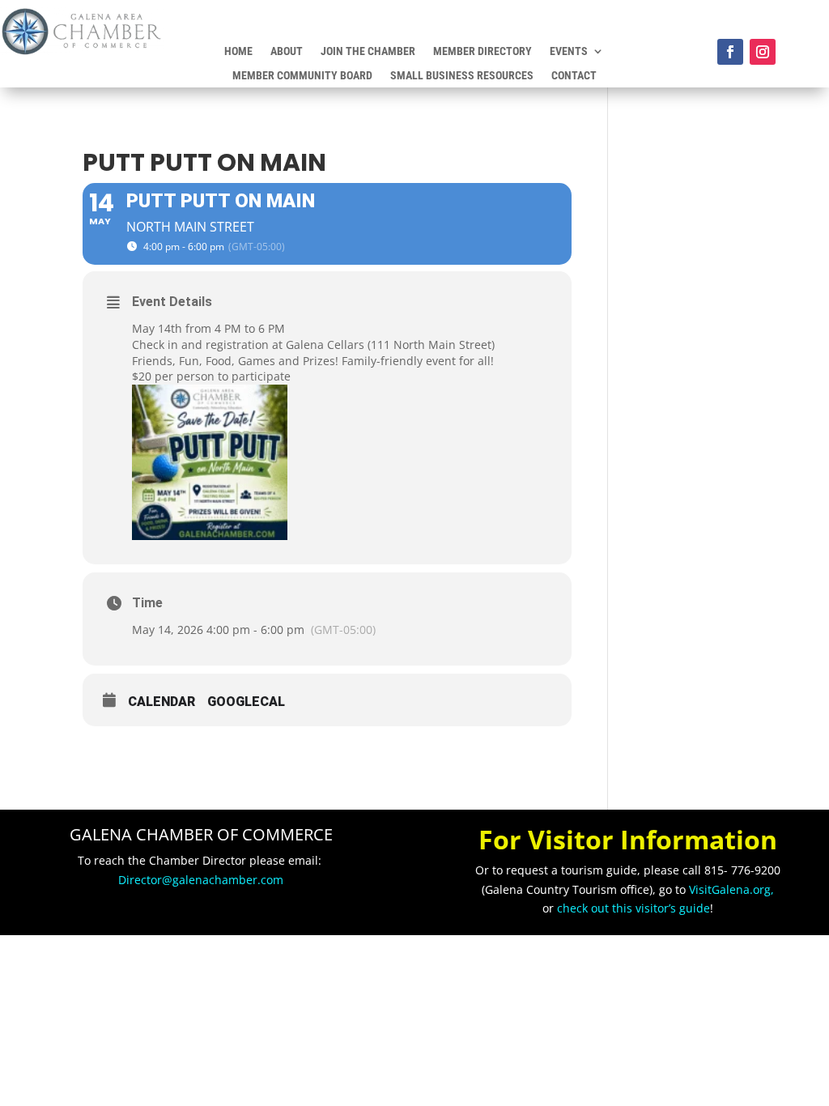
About (286, 51)
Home (238, 51)
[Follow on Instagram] (763, 52)
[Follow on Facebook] (730, 52)
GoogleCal (246, 701)
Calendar (161, 701)
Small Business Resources (462, 76)
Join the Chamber (368, 51)
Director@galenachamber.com (200, 879)
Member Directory (482, 51)
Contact (574, 76)
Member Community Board (302, 76)
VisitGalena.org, (731, 889)
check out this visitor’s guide (633, 908)
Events (569, 51)
